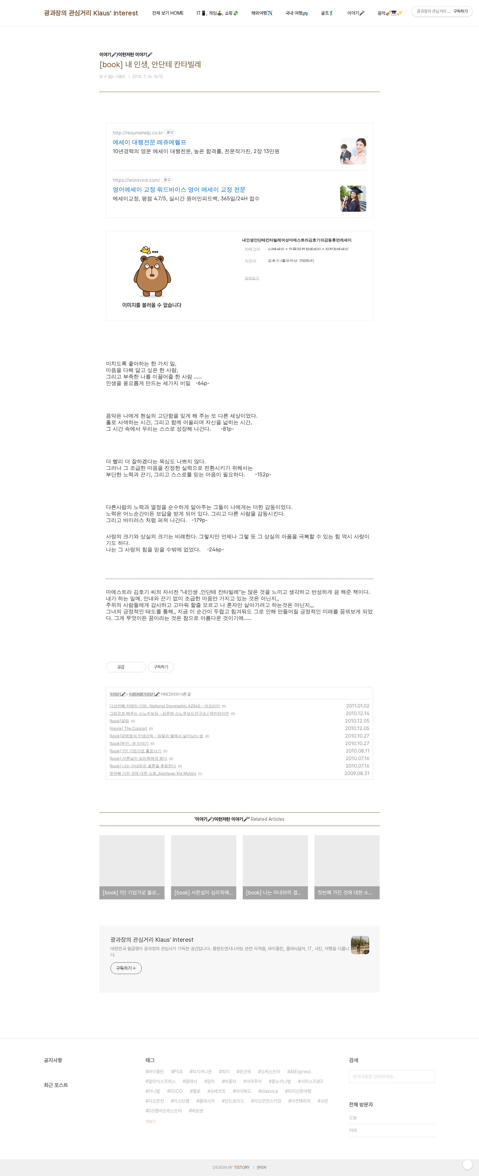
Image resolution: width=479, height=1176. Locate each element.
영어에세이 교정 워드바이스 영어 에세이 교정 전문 (179, 189)
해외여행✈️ (261, 13)
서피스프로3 (312, 1081)
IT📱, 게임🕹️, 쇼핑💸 (217, 13)
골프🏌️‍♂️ (327, 13)
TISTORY (242, 1167)
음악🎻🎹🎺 (390, 13)
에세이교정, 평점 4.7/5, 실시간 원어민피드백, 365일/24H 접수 (186, 198)
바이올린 (156, 1071)
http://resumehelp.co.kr (138, 132)
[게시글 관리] (139, 667)
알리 (211, 1081)
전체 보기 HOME (168, 13)
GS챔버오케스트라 (165, 1110)
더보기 (150, 1121)
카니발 (154, 1091)
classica (269, 1091)
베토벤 (197, 1110)
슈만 (324, 1101)
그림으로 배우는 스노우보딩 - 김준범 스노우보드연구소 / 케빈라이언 (169, 713)
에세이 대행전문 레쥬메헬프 (149, 142)
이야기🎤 (356, 13)
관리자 (262, 1167)
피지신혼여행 (299, 1091)
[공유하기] (130, 667)
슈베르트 (218, 1091)
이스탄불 (181, 1101)
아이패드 (243, 1091)
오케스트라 (270, 1071)
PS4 (178, 1071)
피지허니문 (202, 1071)
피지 (225, 1071)
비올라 (230, 1081)
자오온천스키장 (267, 1101)
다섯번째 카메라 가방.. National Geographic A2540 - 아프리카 (164, 705)
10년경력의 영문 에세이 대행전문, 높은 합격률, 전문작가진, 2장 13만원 (196, 151)
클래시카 (207, 1101)
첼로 (196, 1091)
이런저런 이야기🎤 (144, 694)
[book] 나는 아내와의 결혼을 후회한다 (142, 765)
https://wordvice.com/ (136, 180)
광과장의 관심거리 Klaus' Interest (91, 13)
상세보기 (252, 278)
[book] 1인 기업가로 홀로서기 (135, 750)
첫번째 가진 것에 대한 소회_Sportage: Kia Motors (152, 773)
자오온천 (156, 1101)
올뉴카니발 (281, 1081)
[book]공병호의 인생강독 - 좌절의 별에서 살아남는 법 (156, 735)
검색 (428, 1076)
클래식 (191, 1081)
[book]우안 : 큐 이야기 (129, 743)
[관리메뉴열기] (467, 1164)
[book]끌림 (119, 720)
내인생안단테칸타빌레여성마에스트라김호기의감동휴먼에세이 (297, 240)
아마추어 (254, 1081)
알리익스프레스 (162, 1081)
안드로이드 (234, 1101)
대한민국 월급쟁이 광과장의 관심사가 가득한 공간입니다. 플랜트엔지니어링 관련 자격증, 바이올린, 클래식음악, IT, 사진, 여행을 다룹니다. (229, 951)
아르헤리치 (301, 1101)
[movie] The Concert (128, 728)
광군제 (245, 1071)
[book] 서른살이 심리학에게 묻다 (138, 758)
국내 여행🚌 (296, 13)
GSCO (176, 1091)
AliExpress (300, 1071)
